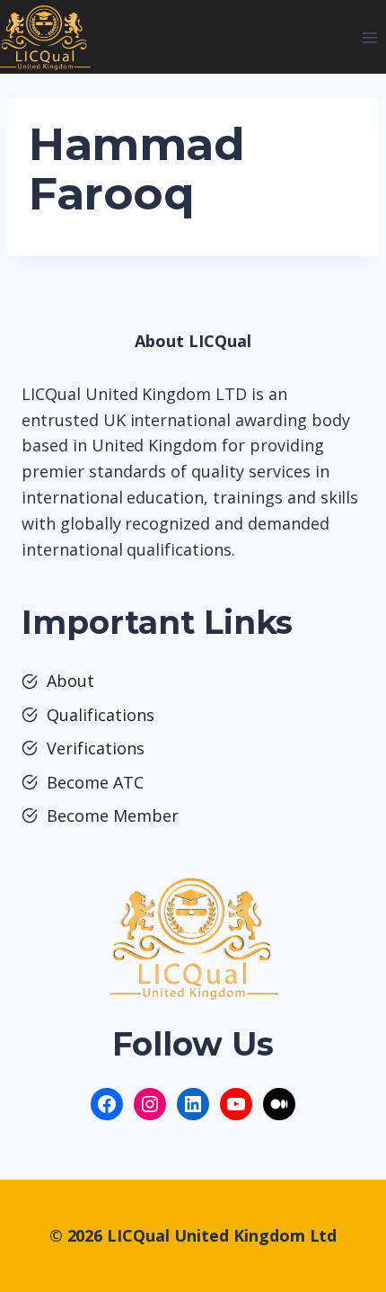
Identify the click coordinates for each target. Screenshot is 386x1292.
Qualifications (100, 715)
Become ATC (95, 782)
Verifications (96, 748)
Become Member (113, 815)
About (70, 680)
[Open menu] (369, 37)
